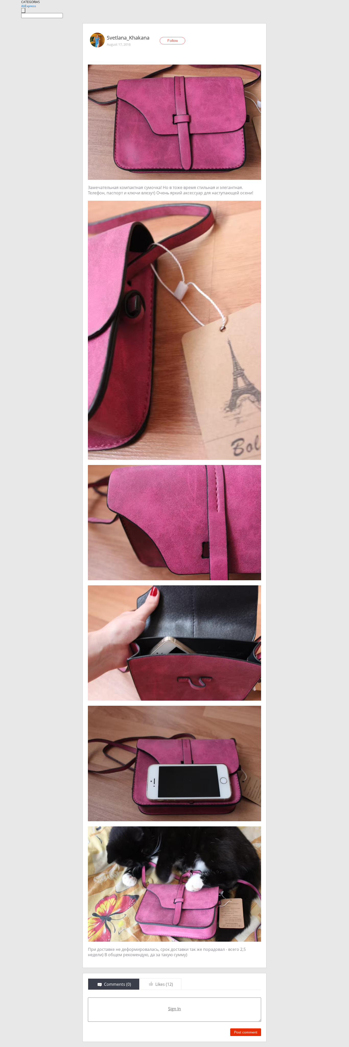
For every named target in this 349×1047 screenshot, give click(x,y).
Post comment (245, 1032)
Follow (172, 41)
